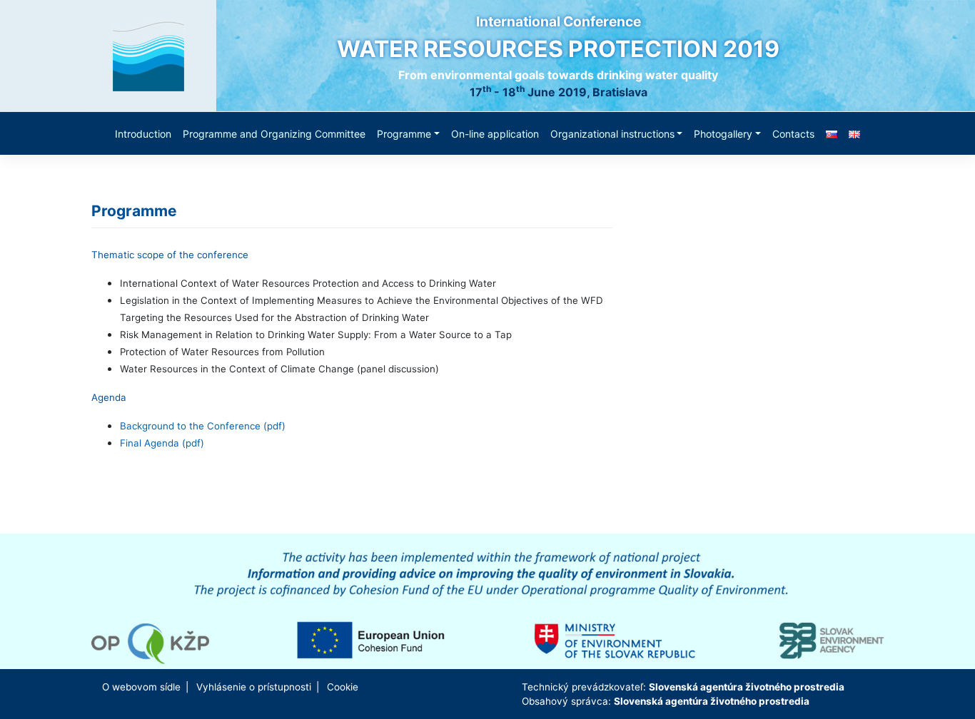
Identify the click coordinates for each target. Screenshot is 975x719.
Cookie (342, 687)
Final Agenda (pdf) (162, 443)
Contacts (793, 134)
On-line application (495, 134)
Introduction (143, 134)
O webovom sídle (141, 687)
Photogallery (723, 134)
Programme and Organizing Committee (274, 134)
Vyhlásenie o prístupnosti (253, 687)
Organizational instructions (612, 134)
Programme (404, 134)
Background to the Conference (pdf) (203, 426)
